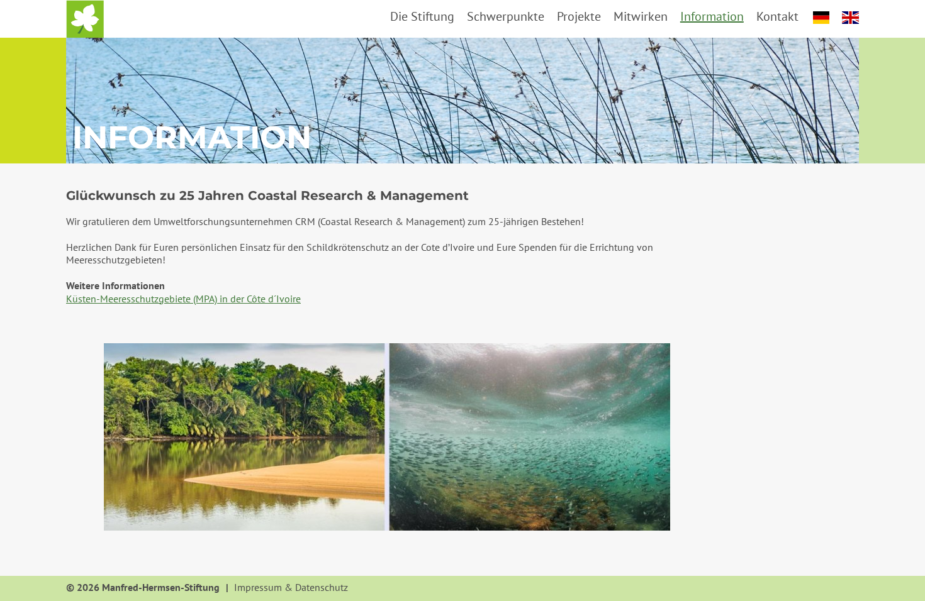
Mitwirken (641, 16)
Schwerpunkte (505, 16)
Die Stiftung (422, 16)
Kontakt (777, 16)
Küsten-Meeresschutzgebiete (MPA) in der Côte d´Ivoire (183, 298)
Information (712, 16)
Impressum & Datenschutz (291, 587)
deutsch (821, 17)
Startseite (85, 19)
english (850, 17)
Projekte (579, 16)
